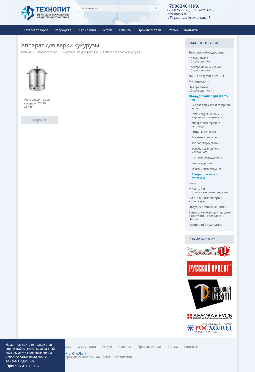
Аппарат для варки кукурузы (205, 175)
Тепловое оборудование (207, 52)
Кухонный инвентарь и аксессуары (206, 199)
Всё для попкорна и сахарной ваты (211, 106)
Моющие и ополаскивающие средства (208, 190)
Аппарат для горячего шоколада (206, 124)
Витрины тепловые (204, 132)
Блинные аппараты (204, 137)
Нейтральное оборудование (199, 88)
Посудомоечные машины (207, 207)
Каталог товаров (36, 30)
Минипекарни (199, 81)
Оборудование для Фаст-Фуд (80, 52)
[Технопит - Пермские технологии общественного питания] (45, 13)
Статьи (172, 30)
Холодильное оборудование (199, 59)
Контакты (191, 30)
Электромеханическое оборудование (205, 68)
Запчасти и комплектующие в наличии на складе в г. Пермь (209, 215)
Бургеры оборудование (207, 168)
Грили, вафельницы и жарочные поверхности (207, 115)
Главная (26, 52)
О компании (87, 30)
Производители (149, 30)
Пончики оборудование (207, 157)
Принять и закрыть (23, 365)
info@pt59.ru (177, 14)
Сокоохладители (202, 163)
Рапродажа (63, 30)
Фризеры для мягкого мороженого (205, 150)
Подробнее (26, 361)
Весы (192, 183)
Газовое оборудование (205, 225)
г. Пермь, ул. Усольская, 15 (189, 17)
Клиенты (125, 30)
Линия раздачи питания (206, 76)
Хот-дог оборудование (206, 143)
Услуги (107, 30)
